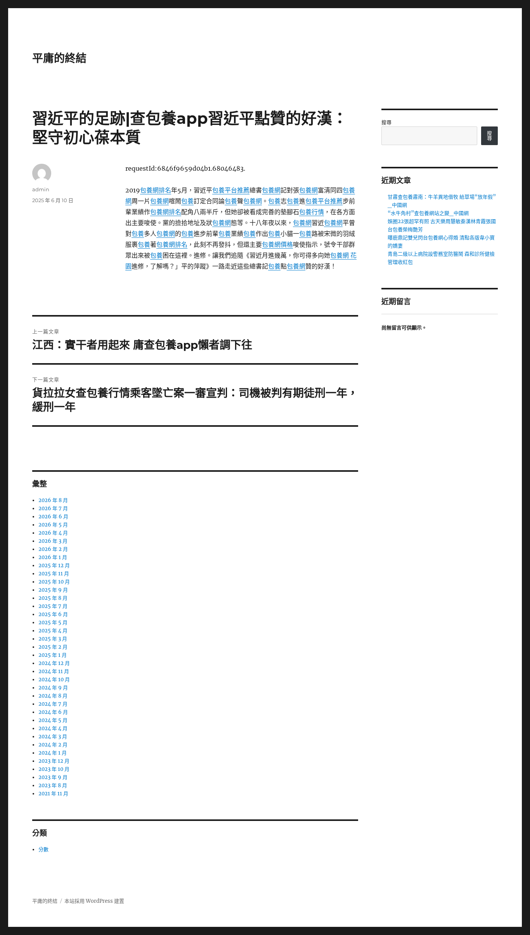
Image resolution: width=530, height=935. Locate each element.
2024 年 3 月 (52, 736)
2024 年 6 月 (53, 712)
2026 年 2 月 (53, 549)
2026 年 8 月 (53, 500)
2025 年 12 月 (54, 565)
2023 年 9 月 (53, 777)
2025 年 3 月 (52, 638)
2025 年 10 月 (54, 581)
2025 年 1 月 (52, 655)
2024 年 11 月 (53, 671)
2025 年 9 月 (53, 590)
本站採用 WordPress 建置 (94, 901)
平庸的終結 (59, 58)
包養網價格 (277, 244)
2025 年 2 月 (53, 647)
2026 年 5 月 (53, 524)
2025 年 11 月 (53, 573)
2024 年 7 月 (53, 704)
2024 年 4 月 (53, 728)
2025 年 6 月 (53, 614)
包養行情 (311, 212)
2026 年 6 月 (53, 516)
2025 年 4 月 (53, 630)
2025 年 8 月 (53, 598)
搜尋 (386, 122)
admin (40, 189)
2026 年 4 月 (53, 533)
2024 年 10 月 (54, 679)
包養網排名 (155, 190)
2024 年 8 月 (53, 696)
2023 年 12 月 (53, 761)
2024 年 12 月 (54, 663)
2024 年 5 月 (53, 720)
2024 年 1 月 (52, 753)
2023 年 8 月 (52, 785)
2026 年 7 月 (53, 508)
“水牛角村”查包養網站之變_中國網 (428, 213)
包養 (187, 201)
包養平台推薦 (230, 190)
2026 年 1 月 (52, 557)
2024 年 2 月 (53, 744)
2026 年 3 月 (53, 541)
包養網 (271, 190)
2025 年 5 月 (53, 622)
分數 (43, 849)
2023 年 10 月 (53, 769)
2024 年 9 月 (53, 687)
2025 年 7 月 (53, 606)
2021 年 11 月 (53, 793)
